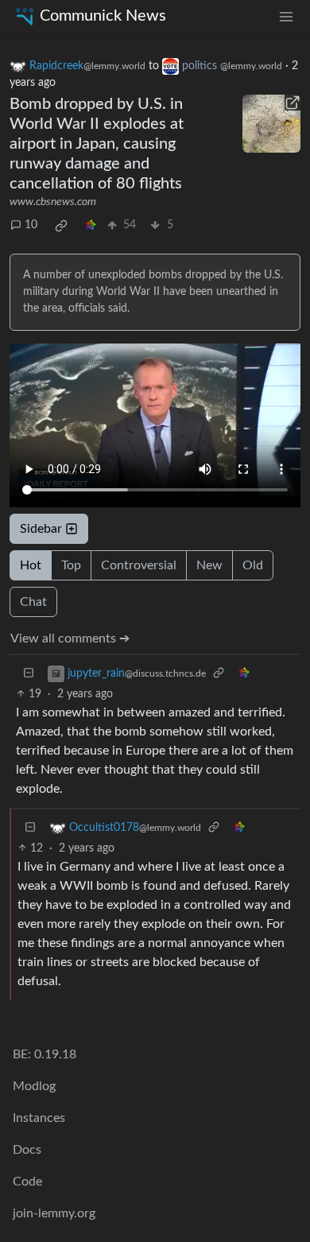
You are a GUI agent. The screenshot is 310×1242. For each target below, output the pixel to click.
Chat (33, 602)
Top (71, 565)
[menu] (286, 16)
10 (31, 225)
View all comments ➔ (70, 638)
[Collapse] (28, 674)
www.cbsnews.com (53, 202)
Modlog (34, 1086)
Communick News (103, 16)
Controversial (138, 565)
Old (252, 565)
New (209, 565)
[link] (61, 226)
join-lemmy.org (54, 1213)
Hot (30, 565)
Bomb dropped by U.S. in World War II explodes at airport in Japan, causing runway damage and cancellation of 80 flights (97, 144)
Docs (27, 1149)
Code (27, 1181)
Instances (39, 1118)
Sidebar (41, 528)
